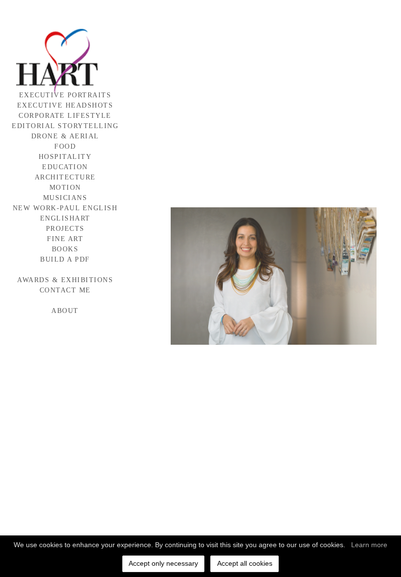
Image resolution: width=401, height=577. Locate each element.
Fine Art (65, 239)
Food (65, 146)
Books (65, 249)
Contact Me (65, 290)
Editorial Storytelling (65, 126)
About (65, 310)
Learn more (369, 545)
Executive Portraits (65, 95)
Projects (65, 228)
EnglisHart (65, 218)
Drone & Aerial (65, 136)
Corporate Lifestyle (65, 115)
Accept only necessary (163, 563)
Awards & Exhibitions (65, 280)
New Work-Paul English (65, 208)
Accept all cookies (244, 563)
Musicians (65, 197)
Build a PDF (65, 259)
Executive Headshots (65, 105)
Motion (65, 187)
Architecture (65, 177)
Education (65, 167)
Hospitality (65, 156)
